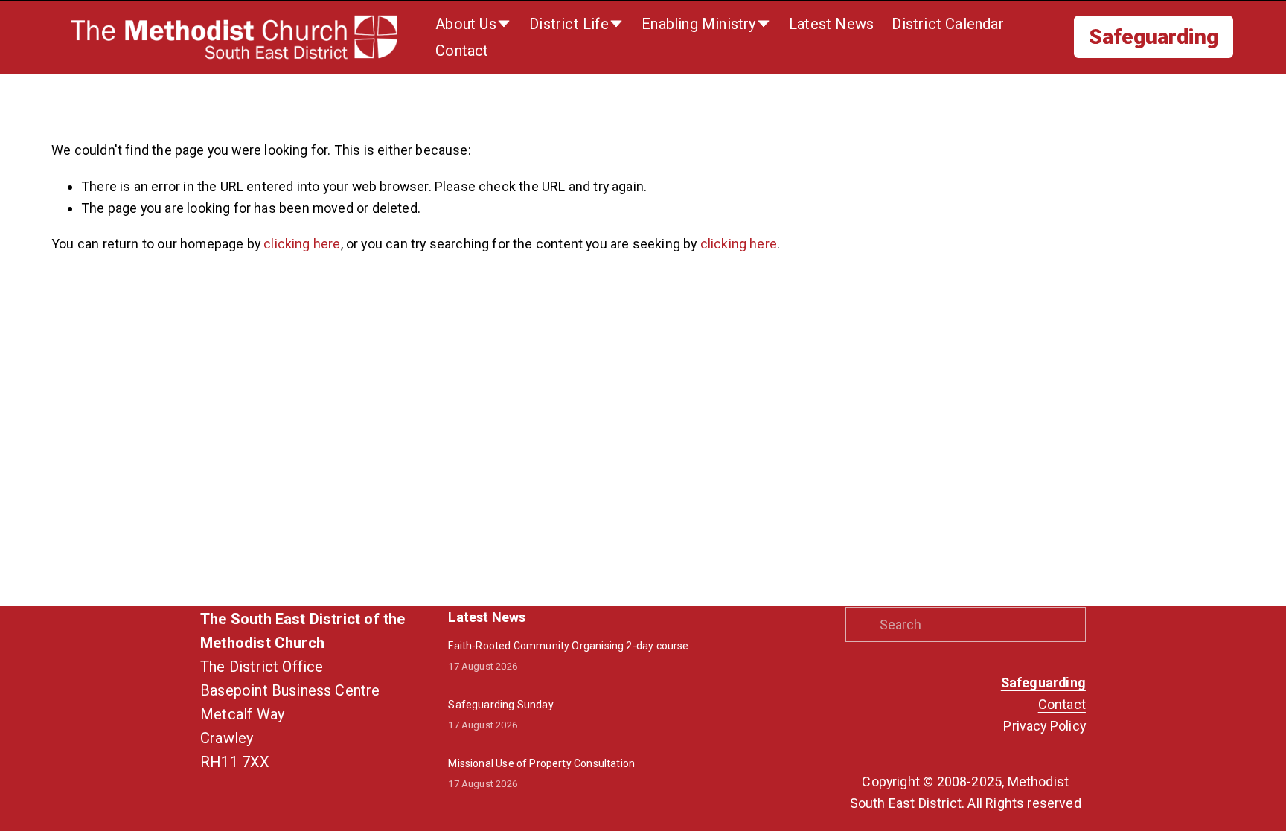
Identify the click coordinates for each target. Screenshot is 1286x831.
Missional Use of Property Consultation (541, 763)
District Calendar (947, 24)
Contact (461, 51)
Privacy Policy (1044, 726)
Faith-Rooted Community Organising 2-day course (568, 646)
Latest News (831, 24)
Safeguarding (1153, 37)
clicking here (301, 243)
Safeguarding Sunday (500, 704)
